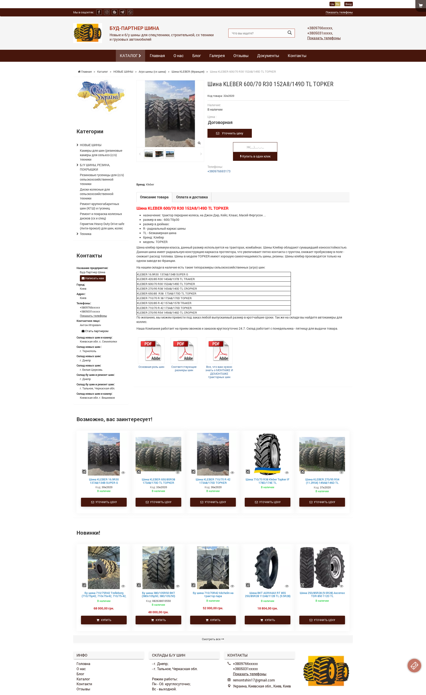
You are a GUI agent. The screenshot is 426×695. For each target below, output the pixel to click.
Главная (157, 55)
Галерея (217, 55)
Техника (85, 234)
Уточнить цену (231, 133)
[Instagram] (107, 12)
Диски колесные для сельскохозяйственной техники (96, 193)
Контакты (297, 55)
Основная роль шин (151, 367)
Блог (196, 55)
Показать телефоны (339, 12)
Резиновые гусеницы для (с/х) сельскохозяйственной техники (102, 179)
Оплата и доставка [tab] (192, 197)
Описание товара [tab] (154, 197)
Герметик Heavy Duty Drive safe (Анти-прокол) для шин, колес (102, 226)
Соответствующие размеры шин (184, 368)
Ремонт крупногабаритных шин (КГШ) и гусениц (99, 206)
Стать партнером (96, 331)
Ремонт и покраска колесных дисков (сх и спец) (101, 216)
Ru (337, 4)
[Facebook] (99, 12)
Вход (348, 4)
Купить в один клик (256, 156)
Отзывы (240, 55)
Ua (332, 4)
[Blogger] (114, 12)
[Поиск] (290, 33)
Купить (105, 620)
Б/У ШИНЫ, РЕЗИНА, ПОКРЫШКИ (95, 167)
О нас (179, 55)
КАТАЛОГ (129, 55)
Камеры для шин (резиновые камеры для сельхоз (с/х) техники (101, 154)
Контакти (84, 683)
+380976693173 (219, 171)
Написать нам (94, 278)
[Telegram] (122, 12)
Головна (83, 663)
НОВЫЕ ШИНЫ (90, 145)
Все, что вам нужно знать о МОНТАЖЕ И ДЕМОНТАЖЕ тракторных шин (219, 372)
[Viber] (130, 12)
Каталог (83, 679)
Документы (268, 55)
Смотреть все (211, 639)
